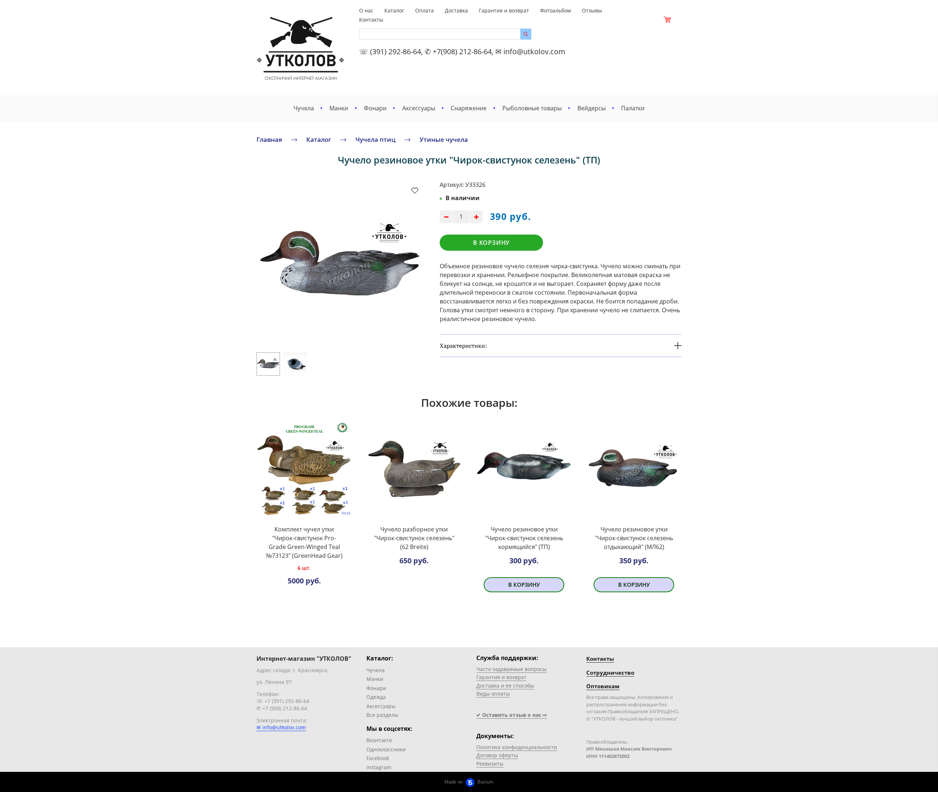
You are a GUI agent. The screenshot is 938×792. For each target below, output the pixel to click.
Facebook (377, 758)
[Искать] (525, 34)
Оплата (424, 10)
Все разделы (382, 714)
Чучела (303, 108)
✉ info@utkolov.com (281, 727)
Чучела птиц (375, 139)
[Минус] (446, 216)
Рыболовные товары (532, 108)
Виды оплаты (493, 693)
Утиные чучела (444, 139)
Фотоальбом (555, 10)
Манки (338, 108)
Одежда (376, 696)
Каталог (394, 10)
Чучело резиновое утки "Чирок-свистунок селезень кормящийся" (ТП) (524, 538)
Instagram (378, 767)
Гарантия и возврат (504, 10)
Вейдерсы (591, 108)
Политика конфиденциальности (516, 747)
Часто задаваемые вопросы (511, 669)
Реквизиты (489, 763)
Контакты (371, 19)
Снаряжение (469, 108)
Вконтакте (379, 740)
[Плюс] (476, 216)
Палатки (633, 108)
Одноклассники (386, 749)
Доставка (456, 10)
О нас (366, 10)
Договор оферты (497, 755)
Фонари (375, 108)
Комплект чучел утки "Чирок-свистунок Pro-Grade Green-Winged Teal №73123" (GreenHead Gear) (304, 542)
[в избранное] (414, 190)
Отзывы (592, 10)
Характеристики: (463, 345)
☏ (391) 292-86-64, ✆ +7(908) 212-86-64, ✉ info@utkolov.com (462, 51)
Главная (269, 139)
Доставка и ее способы (505, 685)
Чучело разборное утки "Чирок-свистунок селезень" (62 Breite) (414, 538)
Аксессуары (418, 108)
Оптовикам (603, 686)
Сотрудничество (610, 672)
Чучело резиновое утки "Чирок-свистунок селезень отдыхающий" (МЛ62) (634, 538)
